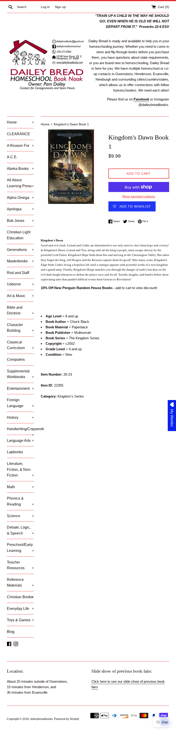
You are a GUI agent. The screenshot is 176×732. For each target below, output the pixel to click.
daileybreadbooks (41, 719)
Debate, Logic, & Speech (20, 530)
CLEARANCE (18, 134)
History (20, 417)
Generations (20, 250)
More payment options (138, 196)
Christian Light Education (18, 235)
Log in (45, 7)
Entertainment (20, 388)
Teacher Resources (20, 565)
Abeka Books (20, 169)
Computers (16, 359)
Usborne (20, 284)
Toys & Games (20, 620)
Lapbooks (15, 452)
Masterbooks (20, 261)
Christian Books (20, 597)
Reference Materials (20, 582)
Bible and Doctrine (20, 310)
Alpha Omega (20, 198)
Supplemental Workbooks (20, 374)
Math (20, 487)
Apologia (20, 209)
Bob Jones (20, 221)
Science (20, 516)
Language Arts (20, 440)
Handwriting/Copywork (20, 431)
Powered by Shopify (66, 719)
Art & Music (20, 296)
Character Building (20, 328)
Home (20, 122)
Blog (10, 632)
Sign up (60, 7)
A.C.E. (12, 157)
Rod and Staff (18, 273)
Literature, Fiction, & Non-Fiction (20, 469)
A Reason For (20, 145)
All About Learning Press (20, 183)
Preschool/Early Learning (20, 548)
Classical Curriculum (20, 345)
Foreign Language (20, 403)
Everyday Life (20, 609)
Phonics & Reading (20, 501)
